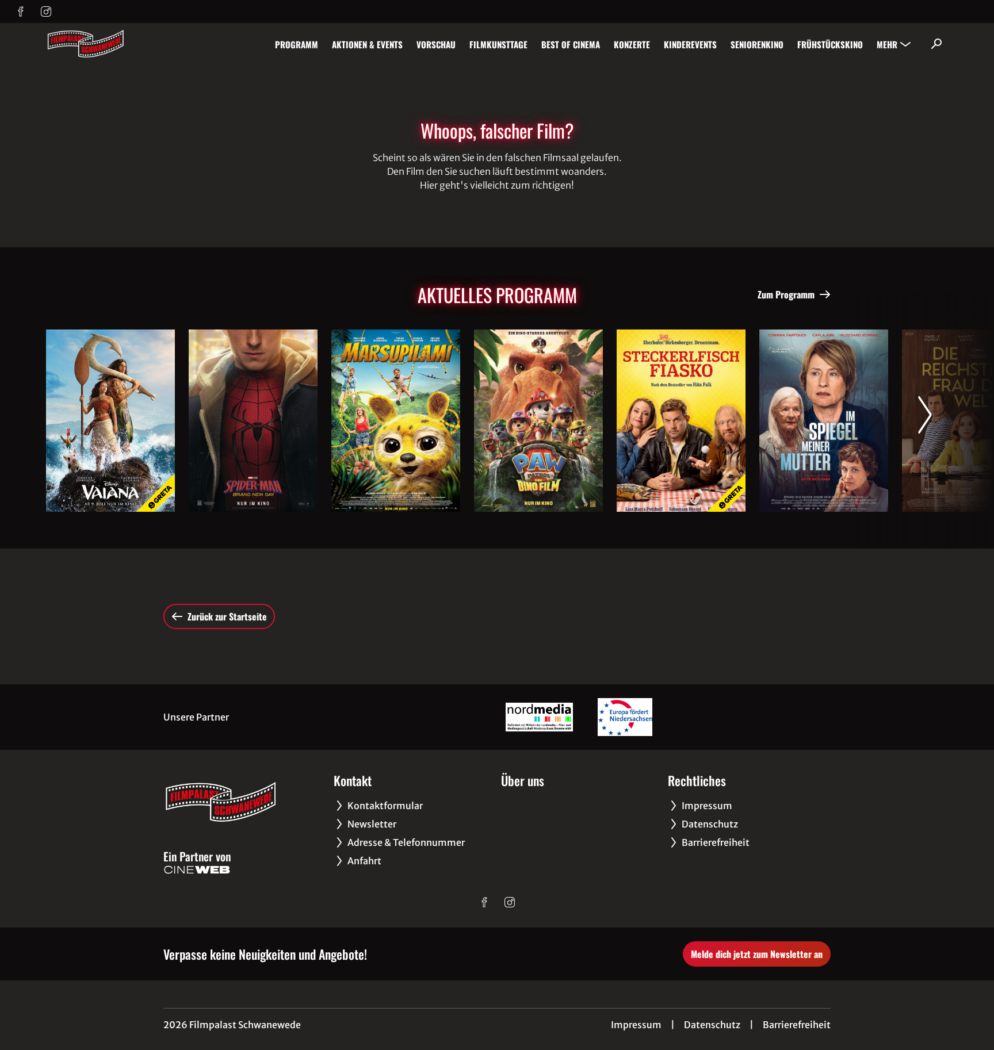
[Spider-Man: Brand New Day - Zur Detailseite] (253, 420)
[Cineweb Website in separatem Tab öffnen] (197, 869)
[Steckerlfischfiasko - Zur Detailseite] (681, 420)
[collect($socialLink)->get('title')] (20, 11)
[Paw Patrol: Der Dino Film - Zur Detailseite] (538, 420)
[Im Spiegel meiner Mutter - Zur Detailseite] (823, 420)
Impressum (636, 1024)
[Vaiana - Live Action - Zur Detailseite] (110, 420)
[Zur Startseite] (126, 43)
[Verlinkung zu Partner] (539, 717)
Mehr (887, 44)
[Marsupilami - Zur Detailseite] (395, 420)
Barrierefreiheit (797, 1024)
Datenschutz (712, 1024)
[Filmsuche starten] (936, 43)
